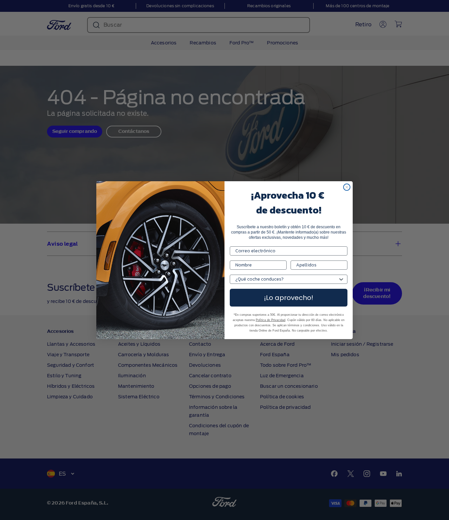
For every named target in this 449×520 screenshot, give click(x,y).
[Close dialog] (346, 187)
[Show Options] (341, 279)
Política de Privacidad (270, 320)
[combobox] (286, 279)
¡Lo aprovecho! (288, 297)
